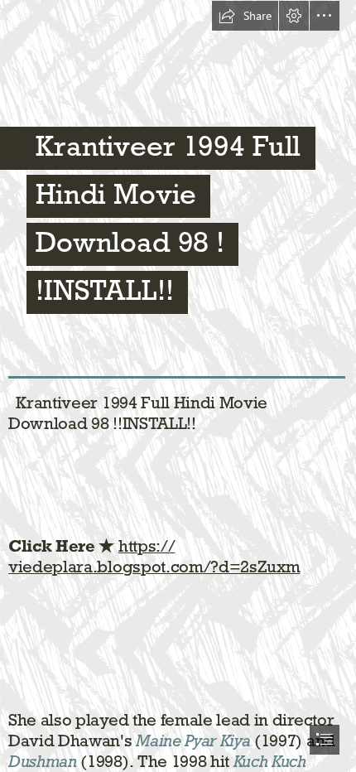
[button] (245, 16)
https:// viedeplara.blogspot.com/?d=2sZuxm (154, 556)
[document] (178, 386)
